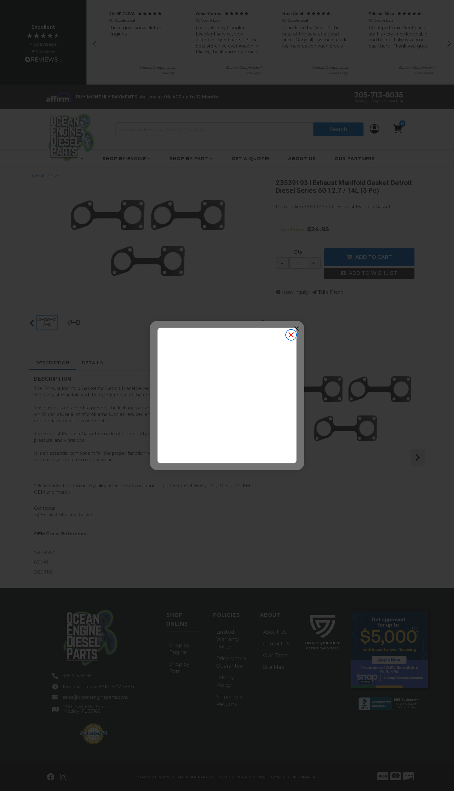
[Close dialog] (291, 334)
